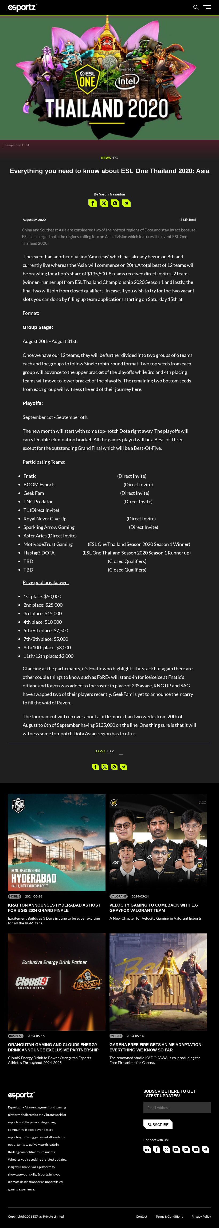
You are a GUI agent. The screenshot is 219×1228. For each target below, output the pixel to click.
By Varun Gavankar (109, 194)
